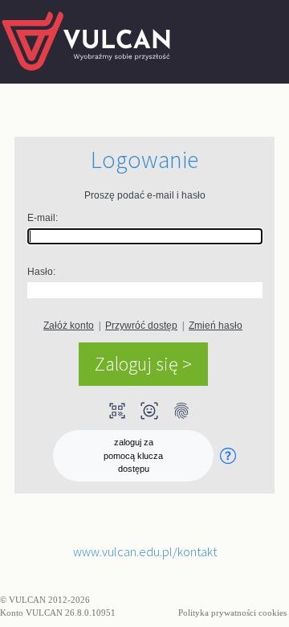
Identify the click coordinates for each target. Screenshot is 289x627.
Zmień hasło (215, 325)
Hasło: (41, 271)
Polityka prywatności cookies (233, 612)
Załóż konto (68, 325)
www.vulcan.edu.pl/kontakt (145, 551)
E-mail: (42, 217)
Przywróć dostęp (141, 325)
